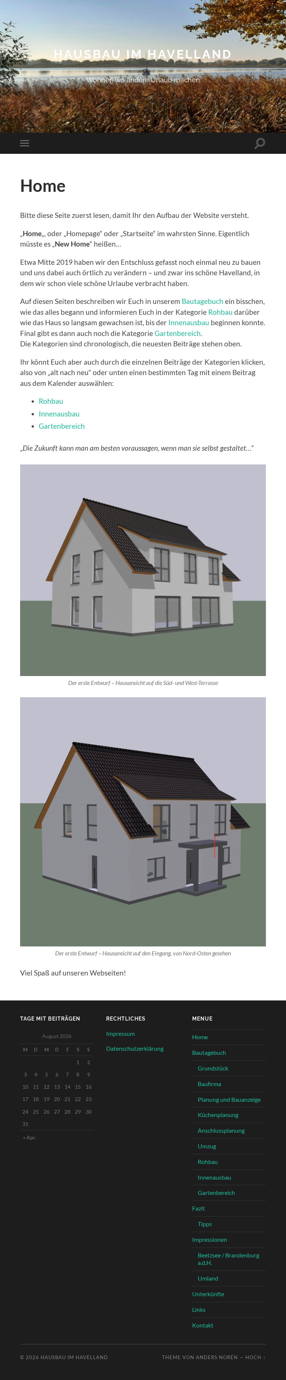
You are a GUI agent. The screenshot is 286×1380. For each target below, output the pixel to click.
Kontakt (202, 1325)
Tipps (205, 1223)
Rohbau (220, 312)
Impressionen (209, 1239)
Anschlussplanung (221, 1130)
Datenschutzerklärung (134, 1048)
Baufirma (209, 1083)
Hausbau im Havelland (143, 54)
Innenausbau (188, 322)
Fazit (198, 1208)
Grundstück (213, 1068)
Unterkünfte (208, 1293)
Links (199, 1309)
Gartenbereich (178, 333)
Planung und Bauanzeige (229, 1099)
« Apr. (29, 1137)
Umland (208, 1278)
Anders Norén (217, 1357)
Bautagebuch (202, 301)
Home (200, 1036)
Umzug (207, 1145)
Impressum (120, 1033)
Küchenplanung (218, 1114)
